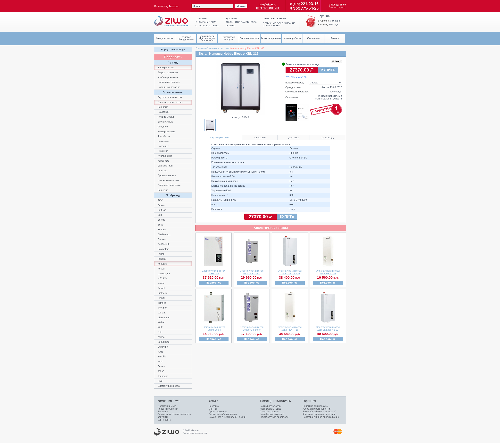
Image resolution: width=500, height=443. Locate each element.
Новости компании (167, 408)
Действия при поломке (315, 406)
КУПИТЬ (328, 70)
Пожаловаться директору (274, 417)
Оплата (230, 25)
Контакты (201, 18)
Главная (200, 48)
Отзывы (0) (328, 137)
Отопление (212, 48)
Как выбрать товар (270, 406)
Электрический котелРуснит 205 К (213, 328)
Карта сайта (164, 419)
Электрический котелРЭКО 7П (213, 272)
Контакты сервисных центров (319, 414)
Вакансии (162, 411)
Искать (241, 6)
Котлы (224, 48)
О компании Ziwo (166, 406)
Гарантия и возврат (274, 18)
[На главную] (171, 21)
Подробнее (213, 282)
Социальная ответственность (174, 414)
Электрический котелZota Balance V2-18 (290, 272)
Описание (260, 137)
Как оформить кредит (272, 414)
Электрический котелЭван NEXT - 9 (328, 272)
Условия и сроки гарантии (317, 408)
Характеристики (219, 137)
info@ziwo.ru (267, 4)
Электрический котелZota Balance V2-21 (328, 328)
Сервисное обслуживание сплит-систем (279, 24)
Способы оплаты (269, 411)
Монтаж (213, 408)
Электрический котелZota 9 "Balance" (251, 328)
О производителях (207, 25)
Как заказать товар (270, 408)
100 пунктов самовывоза (241, 22)
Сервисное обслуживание (223, 414)
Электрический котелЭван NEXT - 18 (290, 328)
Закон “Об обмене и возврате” (319, 411)
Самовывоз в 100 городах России (227, 417)
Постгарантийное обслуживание (321, 417)
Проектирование (218, 411)
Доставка (231, 18)
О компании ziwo (206, 22)
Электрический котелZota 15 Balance (251, 272)
